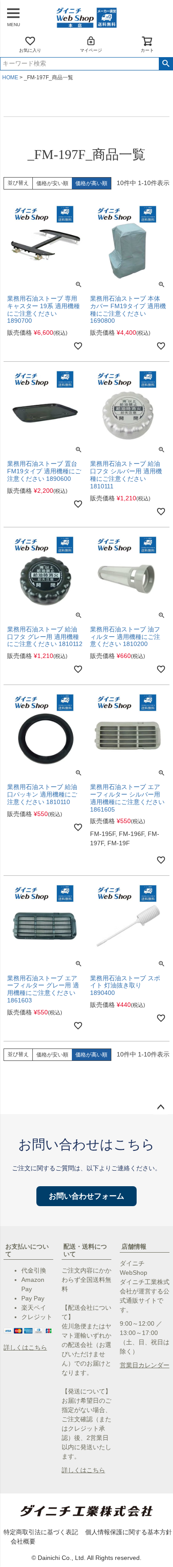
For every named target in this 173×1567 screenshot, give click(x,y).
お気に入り (30, 50)
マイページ (91, 50)
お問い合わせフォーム (86, 1196)
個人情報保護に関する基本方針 (128, 1532)
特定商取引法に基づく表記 (41, 1532)
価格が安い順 (52, 183)
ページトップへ (160, 1107)
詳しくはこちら (25, 1347)
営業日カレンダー (144, 1365)
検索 (166, 64)
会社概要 (23, 1541)
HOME (10, 77)
